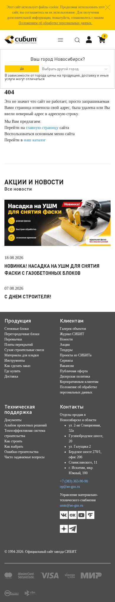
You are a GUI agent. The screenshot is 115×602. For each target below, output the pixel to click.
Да (22, 68)
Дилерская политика (75, 376)
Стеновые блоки (16, 329)
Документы (13, 420)
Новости (66, 339)
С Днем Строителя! (27, 296)
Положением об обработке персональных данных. (55, 23)
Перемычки (13, 339)
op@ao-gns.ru (70, 486)
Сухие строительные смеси (24, 350)
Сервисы (66, 360)
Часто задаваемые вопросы (24, 457)
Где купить (12, 371)
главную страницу (42, 127)
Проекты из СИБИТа (75, 355)
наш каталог (35, 140)
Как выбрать (13, 446)
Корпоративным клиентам (79, 382)
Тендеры (66, 350)
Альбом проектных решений (25, 425)
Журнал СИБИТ (72, 334)
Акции (65, 345)
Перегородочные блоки (21, 334)
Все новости (18, 188)
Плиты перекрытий (18, 345)
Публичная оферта (74, 371)
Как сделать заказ (17, 366)
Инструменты (14, 360)
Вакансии (67, 366)
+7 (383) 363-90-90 (74, 481)
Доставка (11, 376)
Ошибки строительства (21, 452)
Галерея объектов (73, 329)
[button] (108, 7)
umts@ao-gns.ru (71, 505)
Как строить (13, 441)
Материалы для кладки (21, 355)
